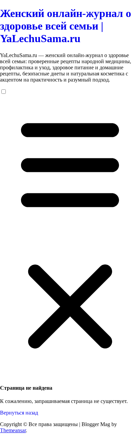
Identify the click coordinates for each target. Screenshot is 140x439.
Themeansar (13, 430)
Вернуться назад (19, 413)
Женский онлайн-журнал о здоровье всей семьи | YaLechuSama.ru (65, 26)
